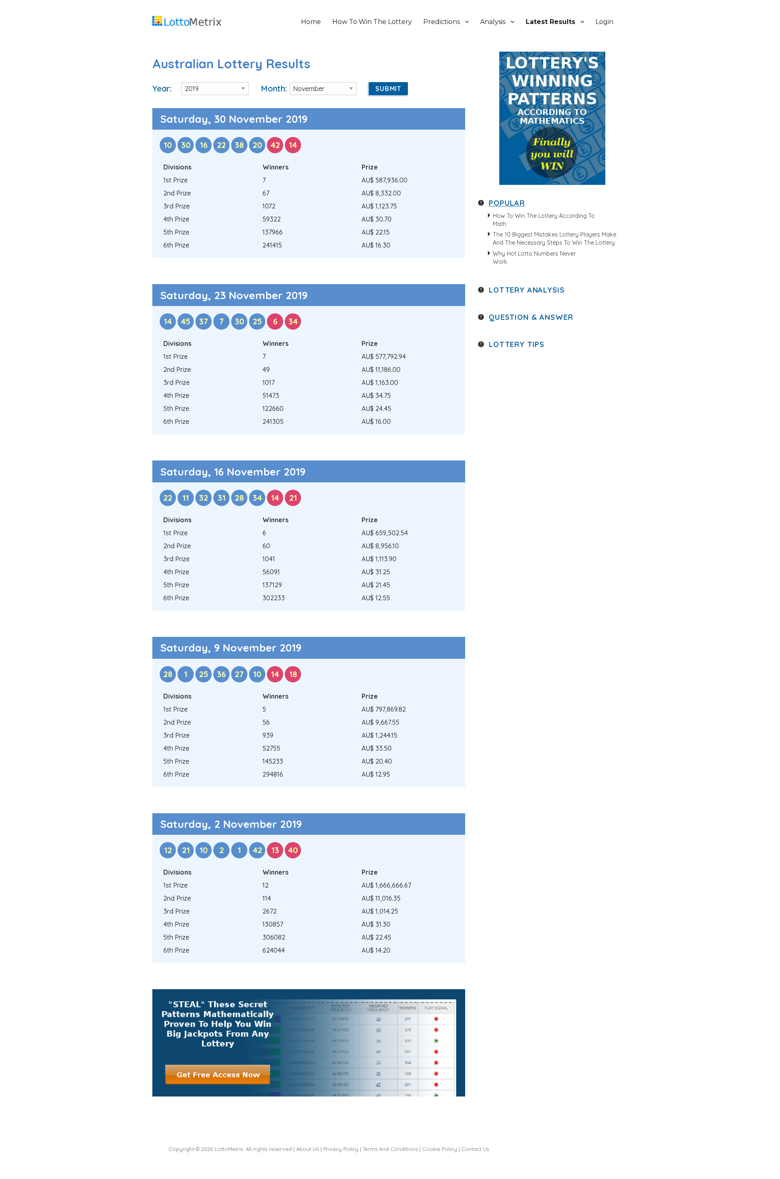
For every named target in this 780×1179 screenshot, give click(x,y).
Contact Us (475, 1149)
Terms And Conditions (390, 1149)
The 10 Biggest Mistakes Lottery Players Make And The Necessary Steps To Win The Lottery (554, 238)
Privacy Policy (340, 1149)
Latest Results (550, 22)
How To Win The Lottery (372, 22)
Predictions (441, 22)
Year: (161, 88)
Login (604, 22)
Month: (274, 88)
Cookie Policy (439, 1149)
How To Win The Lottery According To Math (544, 220)
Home (311, 22)
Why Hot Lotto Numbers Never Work (534, 257)
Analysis (492, 22)
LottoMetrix (228, 1149)
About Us (307, 1149)
